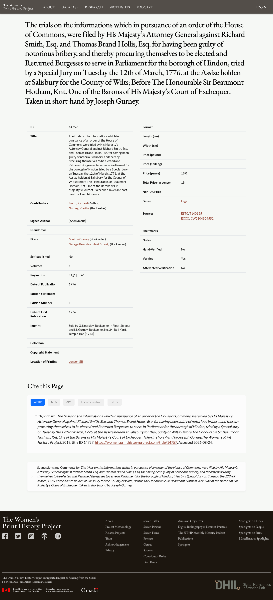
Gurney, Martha (79, 208)
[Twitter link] (18, 538)
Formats (148, 538)
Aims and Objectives (190, 521)
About (109, 521)
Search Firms (151, 533)
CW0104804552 (202, 218)
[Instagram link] (31, 538)
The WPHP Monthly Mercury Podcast (201, 533)
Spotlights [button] (120, 7)
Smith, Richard (78, 203)
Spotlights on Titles (251, 521)
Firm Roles (150, 562)
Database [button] (69, 7)
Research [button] (94, 7)
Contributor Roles (154, 556)
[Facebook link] (5, 538)
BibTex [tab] (115, 402)
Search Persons (152, 527)
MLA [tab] (54, 402)
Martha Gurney (79, 239)
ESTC (184, 213)
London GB (76, 361)
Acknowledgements (117, 544)
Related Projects (115, 533)
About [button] (49, 7)
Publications (185, 538)
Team (108, 538)
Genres (147, 544)
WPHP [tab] (38, 402)
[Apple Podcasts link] (44, 538)
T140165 (195, 213)
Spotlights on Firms (250, 533)
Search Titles (151, 521)
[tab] (91, 402)
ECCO (185, 218)
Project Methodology (118, 527)
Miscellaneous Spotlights (254, 538)
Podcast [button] (144, 7)
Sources (148, 550)
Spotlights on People (251, 527)
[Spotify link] (58, 538)
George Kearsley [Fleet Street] (89, 244)
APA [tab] (68, 402)
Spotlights (184, 544)
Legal (184, 201)
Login (261, 7)
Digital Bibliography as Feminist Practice (202, 527)
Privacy (109, 550)
